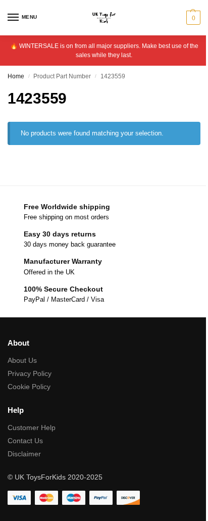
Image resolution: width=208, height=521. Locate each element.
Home (16, 76)
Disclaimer (24, 454)
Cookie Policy (29, 387)
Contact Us (25, 441)
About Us (22, 360)
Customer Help (32, 427)
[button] (192, 18)
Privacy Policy (29, 373)
